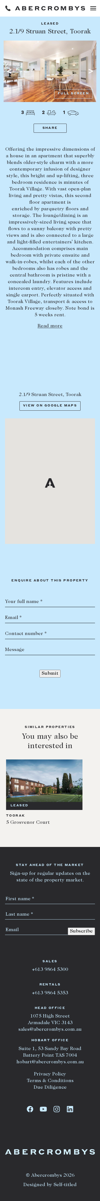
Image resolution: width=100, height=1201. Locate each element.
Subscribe (81, 931)
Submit (50, 673)
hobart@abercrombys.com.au (50, 1062)
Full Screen (73, 93)
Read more (50, 326)
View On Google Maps (50, 405)
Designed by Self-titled (50, 1185)
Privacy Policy (50, 1074)
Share (50, 128)
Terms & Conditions (50, 1080)
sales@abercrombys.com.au (50, 1029)
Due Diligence (50, 1087)
